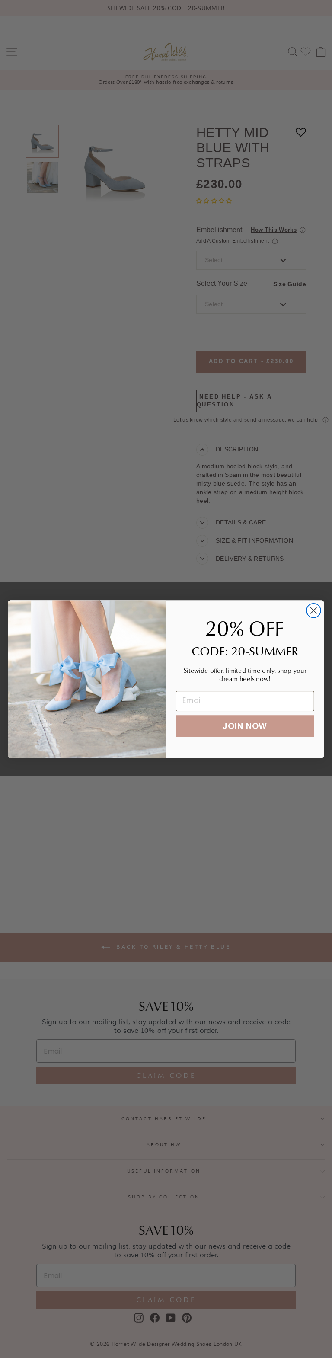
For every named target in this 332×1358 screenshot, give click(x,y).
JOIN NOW (245, 726)
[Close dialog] (313, 610)
